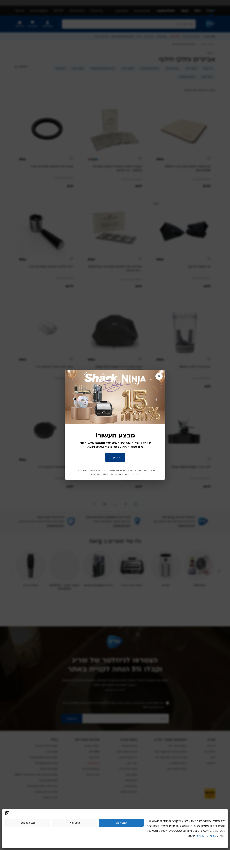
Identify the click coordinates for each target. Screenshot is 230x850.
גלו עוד (115, 457)
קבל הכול (121, 823)
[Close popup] (159, 376)
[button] (7, 813)
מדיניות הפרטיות (206, 836)
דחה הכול (74, 823)
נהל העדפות (28, 823)
